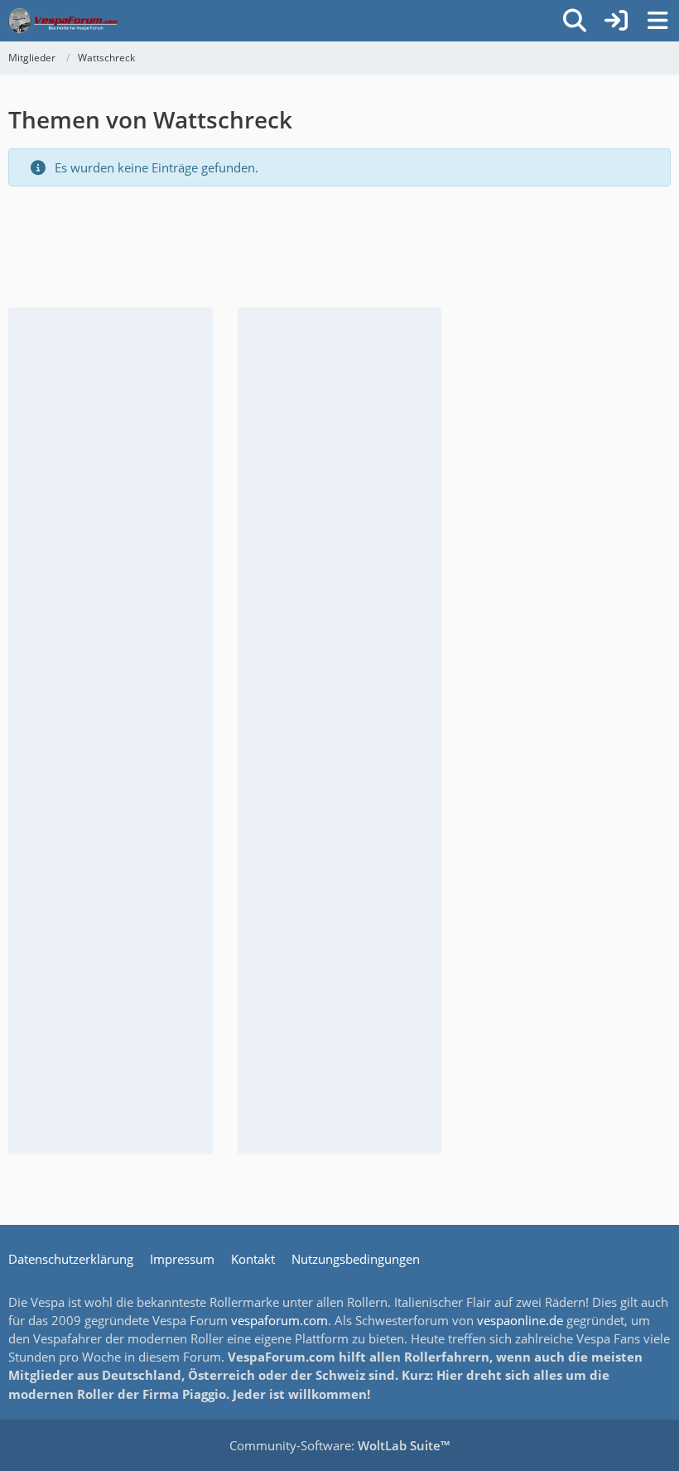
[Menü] (657, 20)
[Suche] (574, 20)
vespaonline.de (520, 1320)
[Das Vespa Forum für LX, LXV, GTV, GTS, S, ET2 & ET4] (63, 20)
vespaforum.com (279, 1320)
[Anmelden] (616, 20)
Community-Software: (339, 1445)
